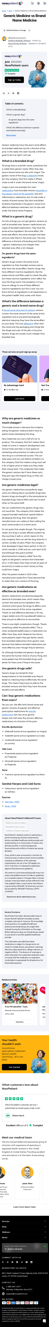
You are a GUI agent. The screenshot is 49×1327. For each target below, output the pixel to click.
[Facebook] (12, 1262)
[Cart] (32, 3)
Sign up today (14, 79)
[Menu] (44, 3)
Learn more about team (24, 1206)
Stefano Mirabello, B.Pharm (19, 40)
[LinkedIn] (31, 1262)
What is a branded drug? (16, 109)
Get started (14, 1067)
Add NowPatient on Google (16, 30)
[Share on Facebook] (13, 93)
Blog (10, 11)
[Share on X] (8, 93)
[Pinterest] (17, 1262)
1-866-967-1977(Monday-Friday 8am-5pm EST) (19, 1288)
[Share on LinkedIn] (18, 93)
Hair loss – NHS (12, 801)
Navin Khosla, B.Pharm (17, 43)
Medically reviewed (16, 38)
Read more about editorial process (21, 896)
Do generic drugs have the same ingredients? (21, 121)
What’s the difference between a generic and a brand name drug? (22, 129)
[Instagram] (8, 1262)
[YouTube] (27, 1262)
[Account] (38, 3)
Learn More (19, 398)
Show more (11, 135)
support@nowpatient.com (16, 1294)
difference (28, 323)
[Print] (4, 93)
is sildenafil (31, 175)
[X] (3, 1262)
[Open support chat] (44, 1321)
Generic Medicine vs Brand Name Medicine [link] (31, 11)
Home (4, 11)
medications (7, 190)
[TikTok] (22, 1262)
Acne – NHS (10, 806)
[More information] (29, 30)
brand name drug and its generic (19, 310)
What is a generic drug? (15, 114)
